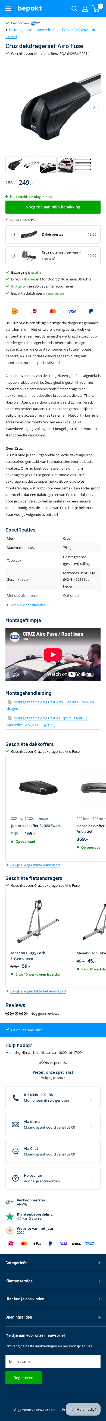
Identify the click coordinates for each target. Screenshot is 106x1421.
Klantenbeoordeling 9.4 (28, 23)
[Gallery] (53, 117)
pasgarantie (53, 293)
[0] (96, 8)
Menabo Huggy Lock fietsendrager (28, 955)
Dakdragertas (52, 234)
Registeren (23, 1377)
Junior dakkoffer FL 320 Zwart (36, 825)
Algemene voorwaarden (34, 1409)
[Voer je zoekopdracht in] (74, 9)
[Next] (94, 107)
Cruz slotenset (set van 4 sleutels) (61, 255)
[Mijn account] (85, 9)
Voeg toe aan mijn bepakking (53, 207)
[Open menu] (8, 9)
